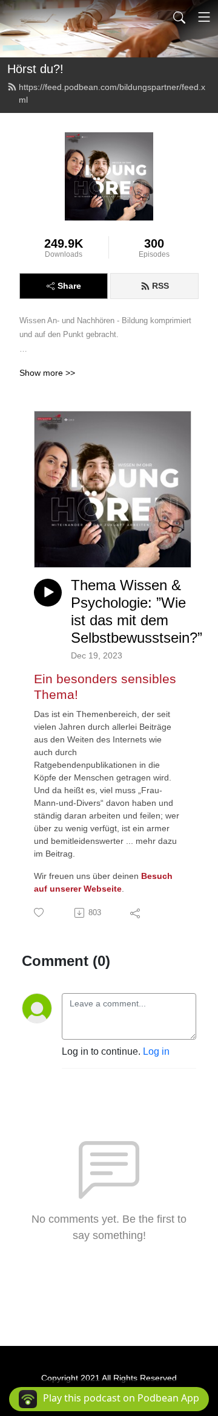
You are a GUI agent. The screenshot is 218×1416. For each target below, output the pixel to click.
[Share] (136, 912)
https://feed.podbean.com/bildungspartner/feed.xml (112, 93)
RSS (160, 286)
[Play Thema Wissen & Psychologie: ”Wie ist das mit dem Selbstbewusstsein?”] (48, 593)
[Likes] (40, 912)
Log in (156, 1051)
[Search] (179, 17)
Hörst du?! (35, 69)
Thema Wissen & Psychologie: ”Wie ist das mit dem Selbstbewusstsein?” (136, 611)
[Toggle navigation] (204, 16)
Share (69, 286)
